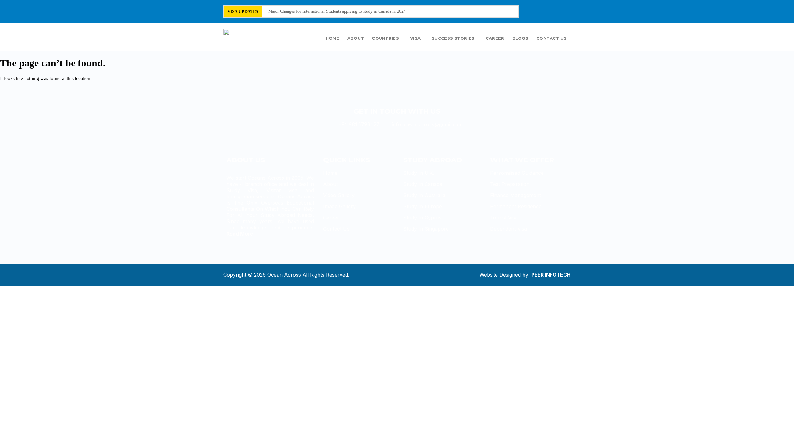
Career (495, 38)
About (355, 38)
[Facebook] (538, 11)
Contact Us (551, 38)
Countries (385, 38)
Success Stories (453, 38)
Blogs (520, 38)
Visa (415, 38)
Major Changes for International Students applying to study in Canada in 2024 (337, 11)
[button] (387, 38)
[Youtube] (559, 11)
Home (332, 38)
